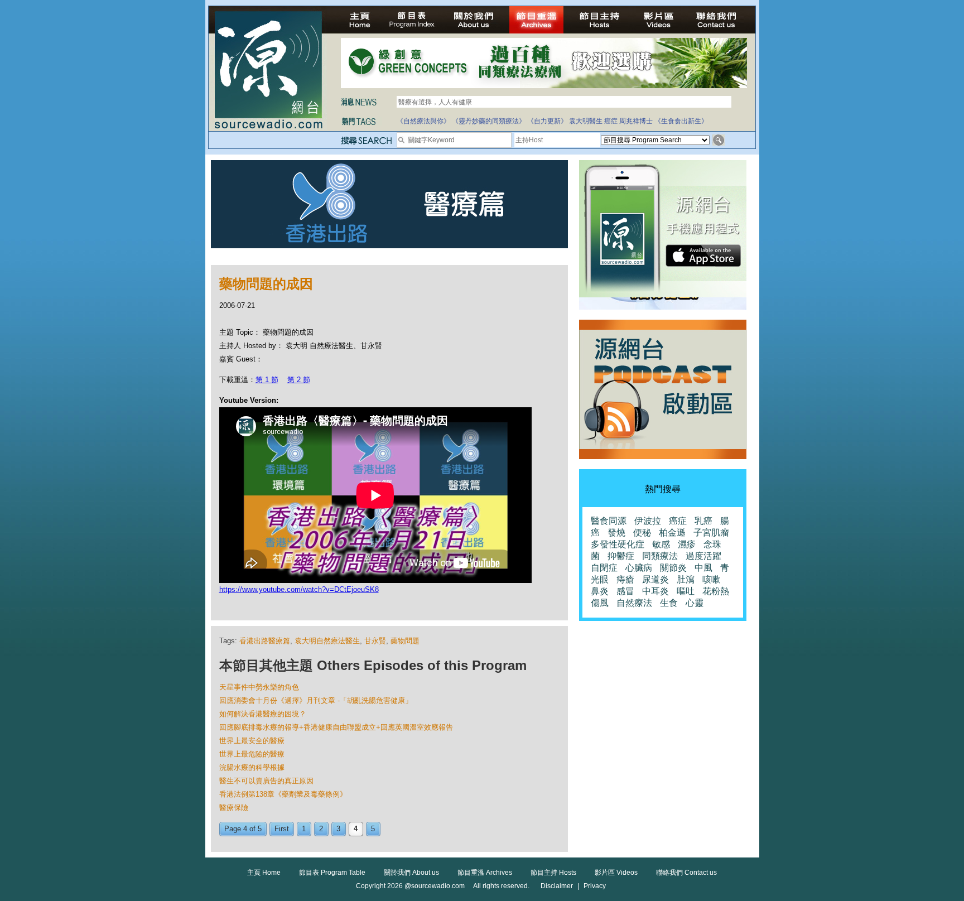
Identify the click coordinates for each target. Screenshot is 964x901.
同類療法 (660, 556)
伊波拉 (647, 521)
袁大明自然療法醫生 (327, 641)
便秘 (642, 532)
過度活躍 (703, 556)
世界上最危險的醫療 (252, 754)
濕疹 (687, 544)
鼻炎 (600, 591)
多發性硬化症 (617, 544)
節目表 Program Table (332, 872)
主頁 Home (264, 872)
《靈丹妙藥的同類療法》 (489, 121)
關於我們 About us (411, 872)
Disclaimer (557, 886)
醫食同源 (608, 521)
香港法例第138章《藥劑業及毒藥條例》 (283, 794)
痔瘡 (625, 579)
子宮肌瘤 (711, 532)
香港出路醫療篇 (264, 641)
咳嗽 (711, 579)
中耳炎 (655, 591)
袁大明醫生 (585, 121)
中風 (703, 567)
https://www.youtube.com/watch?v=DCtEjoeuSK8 (299, 589)
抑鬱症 (621, 556)
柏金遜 (672, 532)
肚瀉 (686, 579)
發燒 (616, 532)
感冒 (625, 591)
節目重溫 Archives (484, 872)
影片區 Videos (616, 872)
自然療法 (634, 603)
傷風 (600, 603)
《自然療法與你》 (423, 121)
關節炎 (673, 567)
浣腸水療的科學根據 (252, 767)
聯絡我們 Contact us (686, 872)
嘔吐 (686, 591)
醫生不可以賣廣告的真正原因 (266, 781)
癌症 (611, 121)
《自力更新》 (547, 121)
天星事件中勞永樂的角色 (259, 687)
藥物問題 (405, 641)
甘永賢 (375, 641)
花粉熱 (715, 591)
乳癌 (703, 521)
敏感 (661, 544)
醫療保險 (233, 807)
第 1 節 (267, 379)
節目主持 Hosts (553, 872)
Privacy (595, 886)
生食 (669, 603)
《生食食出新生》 (681, 121)
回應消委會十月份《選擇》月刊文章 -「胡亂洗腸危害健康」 (315, 700)
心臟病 (638, 567)
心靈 (694, 603)
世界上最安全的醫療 (252, 740)
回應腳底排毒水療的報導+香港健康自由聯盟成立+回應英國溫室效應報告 (336, 727)
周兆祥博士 (636, 121)
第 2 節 (298, 379)
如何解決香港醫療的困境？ (262, 714)
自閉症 (604, 567)
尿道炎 (655, 579)
